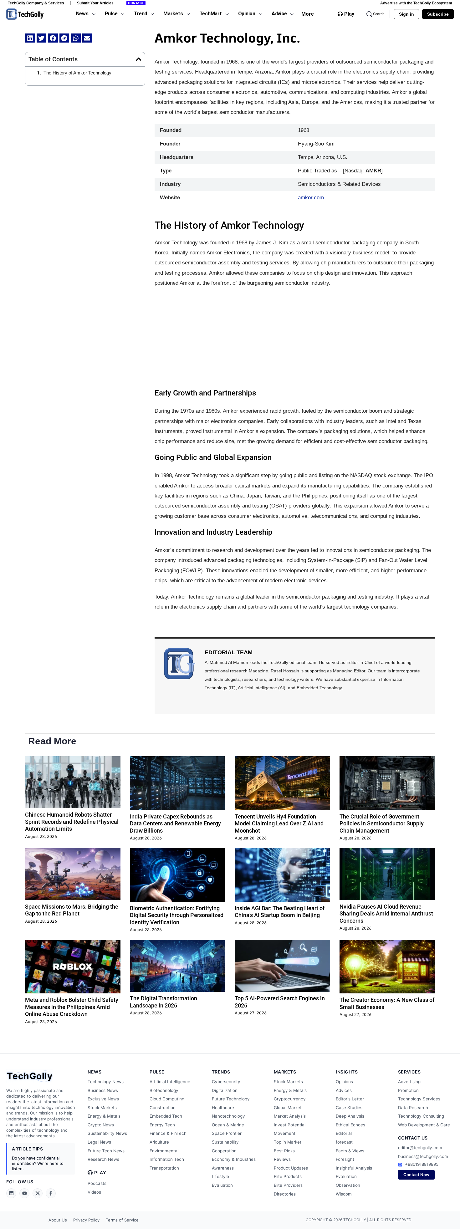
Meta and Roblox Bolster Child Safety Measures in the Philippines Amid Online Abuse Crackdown (71, 1007)
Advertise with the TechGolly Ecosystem (416, 3)
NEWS (94, 1071)
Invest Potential (289, 1124)
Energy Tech (162, 1124)
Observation (348, 1185)
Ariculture (159, 1142)
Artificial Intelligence (170, 1081)
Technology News (106, 1081)
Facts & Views (350, 1150)
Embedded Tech (166, 1116)
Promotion (408, 1090)
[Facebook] (51, 1193)
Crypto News (101, 1124)
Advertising (409, 1081)
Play (349, 14)
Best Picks (284, 1150)
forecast (344, 1142)
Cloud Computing (167, 1098)
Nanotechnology (228, 1116)
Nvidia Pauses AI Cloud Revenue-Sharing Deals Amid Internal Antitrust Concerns (386, 913)
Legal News (99, 1142)
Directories (285, 1193)
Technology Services (419, 1098)
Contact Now (416, 1174)
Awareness (223, 1167)
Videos (94, 1192)
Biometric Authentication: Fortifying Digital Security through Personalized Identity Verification (176, 915)
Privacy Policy (86, 1219)
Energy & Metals (104, 1116)
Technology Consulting (421, 1116)
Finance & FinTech (168, 1133)
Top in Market (287, 1142)
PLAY (100, 1172)
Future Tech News (106, 1150)
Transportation (164, 1167)
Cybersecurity (226, 1081)
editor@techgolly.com (420, 1147)
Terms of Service (122, 1219)
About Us (58, 1219)
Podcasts (97, 1183)
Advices (344, 1090)
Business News (103, 1090)
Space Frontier (227, 1133)
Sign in (406, 14)
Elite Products (288, 1176)
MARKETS (285, 1071)
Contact (136, 3)
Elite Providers (288, 1185)
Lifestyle (220, 1176)
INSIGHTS (347, 1071)
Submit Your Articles (95, 3)
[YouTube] (24, 1193)
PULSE (157, 1071)
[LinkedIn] (11, 1193)
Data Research (413, 1107)
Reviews (282, 1159)
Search (379, 14)
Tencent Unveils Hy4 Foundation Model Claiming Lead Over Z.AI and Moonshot (279, 823)
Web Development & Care (424, 1124)
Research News (103, 1159)
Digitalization (225, 1090)
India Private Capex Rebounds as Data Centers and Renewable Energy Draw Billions (175, 823)
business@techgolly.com (423, 1156)
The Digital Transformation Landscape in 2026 (163, 1002)
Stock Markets (102, 1107)
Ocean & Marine (228, 1124)
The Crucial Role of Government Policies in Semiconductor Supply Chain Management (382, 823)
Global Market (288, 1107)
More (307, 14)
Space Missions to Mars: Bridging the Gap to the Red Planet (71, 910)
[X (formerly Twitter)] (38, 1193)
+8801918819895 (421, 1164)
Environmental (164, 1150)
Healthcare (223, 1107)
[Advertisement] (295, 338)
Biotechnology (164, 1090)
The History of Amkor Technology (77, 72)
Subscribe (438, 14)
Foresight (345, 1159)
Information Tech (167, 1159)
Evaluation (222, 1185)
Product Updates (291, 1167)
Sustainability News (107, 1133)
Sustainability (225, 1142)
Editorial (344, 1133)
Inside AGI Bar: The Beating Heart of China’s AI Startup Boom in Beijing (280, 912)
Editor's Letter (350, 1098)
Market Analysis (290, 1116)
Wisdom (344, 1193)
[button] (30, 38)
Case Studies (349, 1107)
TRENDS (221, 1071)
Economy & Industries (234, 1159)
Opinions (344, 1081)
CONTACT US (413, 1137)
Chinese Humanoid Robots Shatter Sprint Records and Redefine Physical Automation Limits (72, 821)
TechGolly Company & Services (36, 3)
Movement (284, 1133)
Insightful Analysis (354, 1167)
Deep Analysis (350, 1116)
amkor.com (311, 198)
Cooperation (224, 1150)
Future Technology (231, 1098)
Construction (163, 1107)
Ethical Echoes (350, 1124)
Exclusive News (103, 1098)
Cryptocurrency (290, 1098)
